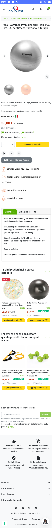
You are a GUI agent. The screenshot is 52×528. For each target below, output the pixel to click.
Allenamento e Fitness (19, 18)
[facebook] (41, 2)
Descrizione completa (10, 132)
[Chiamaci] (17, 2)
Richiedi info (27, 132)
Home (5, 18)
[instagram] (45, 2)
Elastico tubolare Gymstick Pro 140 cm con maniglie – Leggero (12, 372)
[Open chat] (45, 521)
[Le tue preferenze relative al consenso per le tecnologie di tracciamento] (4, 523)
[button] (33, 9)
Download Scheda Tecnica (16, 160)
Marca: (4, 137)
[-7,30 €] (13, 289)
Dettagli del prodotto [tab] (27, 212)
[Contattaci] (13, 2)
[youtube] (49, 2)
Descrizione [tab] (10, 212)
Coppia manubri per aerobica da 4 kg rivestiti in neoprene (38, 371)
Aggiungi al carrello (32, 144)
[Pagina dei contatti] (9, 2)
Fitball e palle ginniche (38, 18)
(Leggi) (11, 427)
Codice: (17, 137)
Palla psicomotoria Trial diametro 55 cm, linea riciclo (12, 304)
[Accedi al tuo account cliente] (40, 9)
